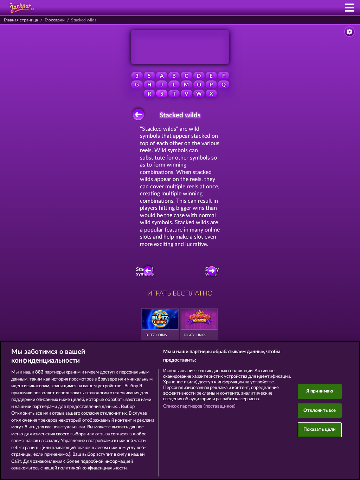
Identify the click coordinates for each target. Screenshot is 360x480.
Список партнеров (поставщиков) (199, 406)
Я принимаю (319, 391)
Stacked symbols (146, 272)
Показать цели (319, 429)
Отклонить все (319, 410)
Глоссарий (55, 20)
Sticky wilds (212, 272)
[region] (180, 410)
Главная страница (21, 20)
